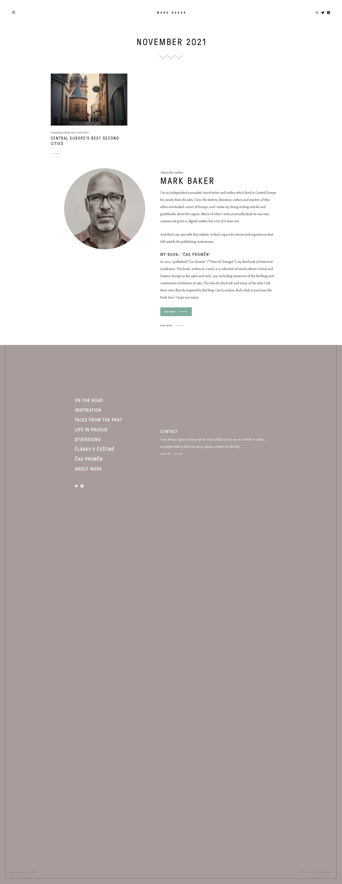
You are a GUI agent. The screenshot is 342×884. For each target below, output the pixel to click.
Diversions (88, 439)
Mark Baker (172, 12)
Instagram (328, 12)
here (171, 298)
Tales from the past (98, 419)
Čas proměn (89, 459)
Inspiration (88, 410)
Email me (165, 454)
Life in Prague (91, 429)
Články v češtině (95, 449)
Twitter (322, 12)
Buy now (170, 311)
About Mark (88, 468)
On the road (89, 400)
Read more (166, 325)
